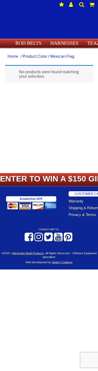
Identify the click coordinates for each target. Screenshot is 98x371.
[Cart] (92, 5)
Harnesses (62, 43)
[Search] (82, 5)
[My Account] (72, 5)
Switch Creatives (62, 262)
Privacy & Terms (86, 215)
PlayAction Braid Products (28, 253)
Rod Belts (32, 43)
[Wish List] (62, 5)
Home (13, 56)
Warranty (80, 201)
